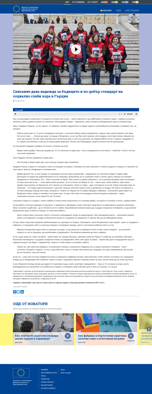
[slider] (67, 114)
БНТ (67, 2)
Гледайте (68, 341)
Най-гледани (132, 10)
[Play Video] (76, 49)
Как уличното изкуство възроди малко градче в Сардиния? (36, 337)
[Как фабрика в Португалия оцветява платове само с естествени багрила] (106, 328)
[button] (149, 329)
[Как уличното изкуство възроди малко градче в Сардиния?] (43, 328)
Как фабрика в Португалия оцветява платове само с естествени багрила (102, 337)
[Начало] (25, 8)
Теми (118, 10)
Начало (107, 10)
